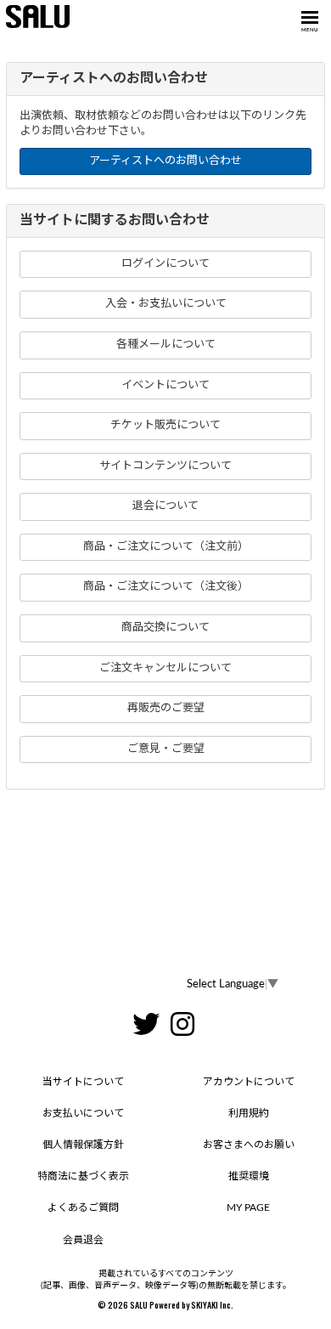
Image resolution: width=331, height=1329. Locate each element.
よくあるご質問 (83, 1207)
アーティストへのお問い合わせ (165, 161)
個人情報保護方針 (83, 1145)
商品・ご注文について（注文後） (166, 586)
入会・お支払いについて (166, 303)
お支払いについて (83, 1113)
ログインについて (165, 263)
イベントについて (165, 385)
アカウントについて (249, 1082)
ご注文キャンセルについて (165, 668)
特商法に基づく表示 (83, 1176)
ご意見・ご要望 (166, 749)
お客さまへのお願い (249, 1145)
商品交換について (165, 627)
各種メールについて (166, 344)
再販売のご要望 (166, 708)
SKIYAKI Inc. (212, 1304)
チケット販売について (165, 425)
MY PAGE (248, 1207)
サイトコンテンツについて (165, 466)
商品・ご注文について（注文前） (166, 546)
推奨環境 (248, 1176)
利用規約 (248, 1113)
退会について (165, 506)
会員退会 (83, 1240)
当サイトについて (83, 1082)
